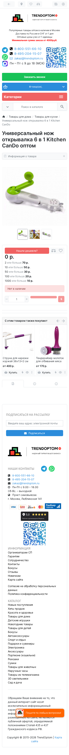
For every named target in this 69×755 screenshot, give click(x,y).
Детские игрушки (19, 620)
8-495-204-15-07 (28, 53)
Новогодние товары (20, 624)
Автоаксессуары (18, 635)
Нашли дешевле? (27, 250)
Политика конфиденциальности (27, 593)
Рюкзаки (13, 659)
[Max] (5, 64)
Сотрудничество (18, 560)
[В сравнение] (53, 251)
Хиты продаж (16, 608)
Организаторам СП (20, 552)
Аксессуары (16, 651)
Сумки (12, 663)
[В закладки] (60, 251)
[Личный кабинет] (63, 4)
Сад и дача (15, 682)
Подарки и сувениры (21, 643)
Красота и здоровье (20, 612)
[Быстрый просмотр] (27, 372)
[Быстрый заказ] (61, 299)
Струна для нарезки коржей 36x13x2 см (15, 360)
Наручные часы (18, 670)
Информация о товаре (22, 156)
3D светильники (18, 678)
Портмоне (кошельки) (21, 655)
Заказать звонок (34, 76)
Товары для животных (22, 666)
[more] (31, 372)
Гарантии (13, 556)
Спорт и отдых (17, 639)
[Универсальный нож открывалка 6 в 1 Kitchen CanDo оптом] (34, 196)
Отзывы (13, 571)
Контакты (14, 564)
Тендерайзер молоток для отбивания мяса (50, 360)
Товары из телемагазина (23, 674)
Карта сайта (15, 579)
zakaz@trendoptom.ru (28, 58)
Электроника (16, 647)
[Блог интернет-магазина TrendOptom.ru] (56, 4)
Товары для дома (19, 616)
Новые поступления (20, 604)
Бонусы (12, 567)
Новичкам (14, 575)
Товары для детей (19, 628)
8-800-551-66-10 (28, 49)
